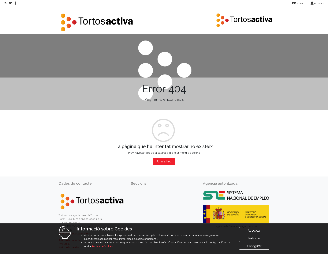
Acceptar (254, 230)
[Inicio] (97, 20)
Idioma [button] (300, 3)
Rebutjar (254, 238)
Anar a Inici (164, 161)
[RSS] (5, 3)
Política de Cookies (102, 246)
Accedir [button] (318, 3)
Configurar (254, 246)
